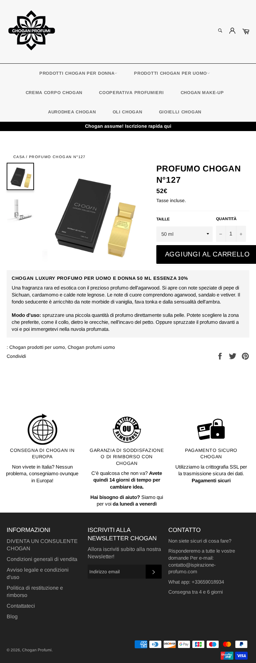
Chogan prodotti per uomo (37, 347)
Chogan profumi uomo (91, 347)
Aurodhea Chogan (72, 111)
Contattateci (21, 606)
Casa (19, 157)
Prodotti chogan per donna (77, 73)
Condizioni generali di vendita (42, 559)
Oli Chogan (127, 111)
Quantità (226, 218)
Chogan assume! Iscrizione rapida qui (128, 126)
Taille (163, 219)
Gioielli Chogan (180, 111)
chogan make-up (202, 92)
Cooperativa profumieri (131, 92)
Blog (12, 616)
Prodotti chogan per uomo (170, 73)
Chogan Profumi (37, 650)
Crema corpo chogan (54, 92)
